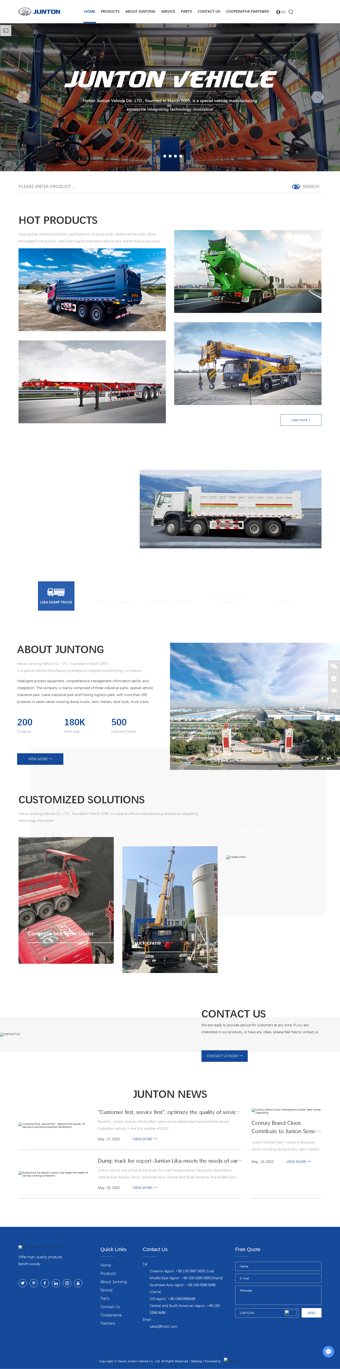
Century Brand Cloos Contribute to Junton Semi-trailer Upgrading (284, 1128)
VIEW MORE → (40, 759)
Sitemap (196, 1361)
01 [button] (159, 156)
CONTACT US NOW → (225, 1056)
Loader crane (250, 817)
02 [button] (165, 156)
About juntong (140, 11)
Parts (186, 11)
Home (89, 11)
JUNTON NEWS (170, 1094)
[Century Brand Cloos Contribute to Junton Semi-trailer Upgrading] (286, 1111)
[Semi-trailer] (92, 381)
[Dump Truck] (92, 289)
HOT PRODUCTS (58, 220)
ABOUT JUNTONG (60, 649)
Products (110, 11)
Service (168, 11)
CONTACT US (233, 1014)
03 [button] (170, 156)
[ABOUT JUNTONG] (255, 706)
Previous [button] (22, 97)
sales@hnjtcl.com (163, 1326)
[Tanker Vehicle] (247, 271)
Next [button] (317, 97)
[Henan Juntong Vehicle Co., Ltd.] (39, 11)
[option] (170, 97)
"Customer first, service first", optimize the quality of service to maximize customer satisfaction (170, 1112)
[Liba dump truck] (230, 509)
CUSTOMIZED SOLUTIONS (82, 799)
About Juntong (113, 1281)
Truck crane (144, 869)
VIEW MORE (40, 530)
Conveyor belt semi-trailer (60, 860)
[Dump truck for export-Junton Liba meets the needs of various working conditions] (53, 1174)
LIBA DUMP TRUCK (65, 488)
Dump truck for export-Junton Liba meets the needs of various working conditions (170, 1161)
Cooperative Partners (247, 11)
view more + (301, 420)
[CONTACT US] (94, 1034)
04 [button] (175, 156)
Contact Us (209, 11)
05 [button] (180, 156)
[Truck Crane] (247, 363)
